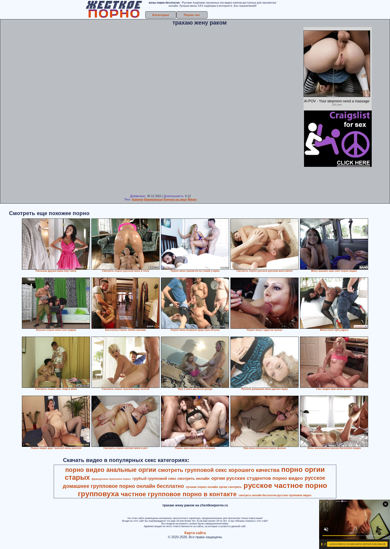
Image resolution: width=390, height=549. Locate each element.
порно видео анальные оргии (110, 469)
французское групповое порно (111, 479)
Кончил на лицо (175, 199)
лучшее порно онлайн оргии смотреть (214, 487)
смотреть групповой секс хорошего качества (218, 470)
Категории (160, 15)
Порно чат (192, 15)
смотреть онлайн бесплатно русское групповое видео (275, 495)
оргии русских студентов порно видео (257, 478)
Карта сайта (195, 533)
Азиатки (137, 199)
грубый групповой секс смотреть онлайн (170, 478)
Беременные (153, 199)
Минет (192, 199)
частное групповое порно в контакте (179, 494)
